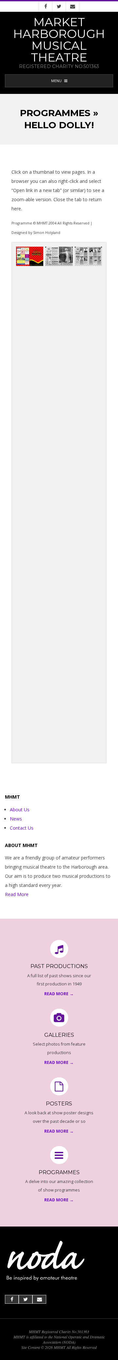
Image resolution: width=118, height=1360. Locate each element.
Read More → (59, 994)
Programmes (59, 1172)
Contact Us (21, 828)
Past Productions (59, 966)
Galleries (59, 1035)
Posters (59, 1104)
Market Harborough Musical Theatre (59, 39)
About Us (20, 809)
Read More (17, 894)
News (16, 819)
